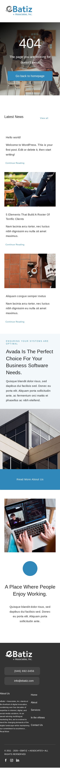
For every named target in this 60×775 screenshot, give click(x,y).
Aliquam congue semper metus (26, 296)
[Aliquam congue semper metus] (30, 271)
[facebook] (5, 760)
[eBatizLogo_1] (18, 5)
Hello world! (13, 137)
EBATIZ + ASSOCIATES (31, 750)
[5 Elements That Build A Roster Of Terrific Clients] (30, 189)
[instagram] (11, 760)
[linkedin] (17, 760)
